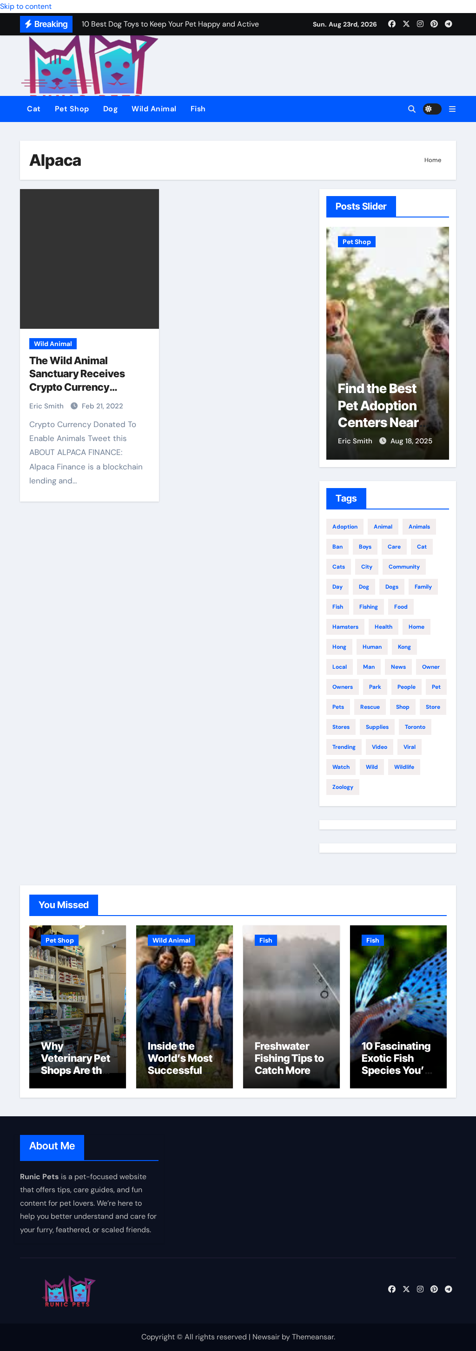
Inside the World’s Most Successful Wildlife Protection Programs (180, 1076)
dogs (391, 587)
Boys (365, 546)
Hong (339, 647)
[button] (452, 109)
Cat (34, 109)
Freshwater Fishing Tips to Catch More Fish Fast (289, 1064)
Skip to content (26, 6)
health (383, 627)
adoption (344, 526)
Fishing (368, 607)
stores (341, 727)
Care (394, 546)
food (401, 607)
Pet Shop (72, 109)
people (406, 687)
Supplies (377, 727)
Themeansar (313, 1337)
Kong (404, 647)
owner (431, 667)
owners (342, 687)
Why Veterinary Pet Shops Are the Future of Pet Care (75, 1070)
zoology (342, 787)
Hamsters (345, 627)
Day (337, 587)
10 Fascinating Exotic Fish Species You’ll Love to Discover (396, 1070)
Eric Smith (47, 406)
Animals (419, 526)
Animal (383, 526)
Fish (198, 109)
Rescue (370, 707)
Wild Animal (154, 109)
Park (375, 687)
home (416, 627)
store (433, 707)
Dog (110, 109)
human (372, 647)
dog (364, 587)
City (366, 566)
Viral (409, 747)
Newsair (266, 1337)
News (398, 667)
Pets (338, 707)
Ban (337, 546)
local (339, 667)
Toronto (415, 727)
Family (423, 587)
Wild (372, 767)
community (404, 566)
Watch (341, 767)
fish (337, 607)
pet (436, 687)
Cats (338, 566)
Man (369, 667)
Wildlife (404, 767)
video (379, 747)
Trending (344, 747)
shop (403, 707)
